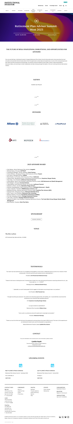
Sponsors (26, 10)
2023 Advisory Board (33, 10)
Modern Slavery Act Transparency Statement (14, 418)
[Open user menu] (66, 5)
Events (46, 5)
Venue (46, 10)
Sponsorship (39, 11)
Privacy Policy (37, 418)
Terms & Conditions (51, 416)
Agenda (13, 10)
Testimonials (52, 11)
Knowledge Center (54, 5)
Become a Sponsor (36, 219)
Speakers (20, 10)
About (60, 5)
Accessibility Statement (28, 418)
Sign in (65, 2)
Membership (40, 5)
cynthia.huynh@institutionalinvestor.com (36, 346)
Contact (59, 10)
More (65, 10)
